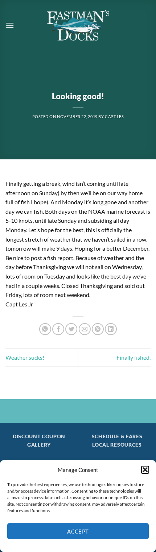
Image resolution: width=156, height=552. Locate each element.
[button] (145, 469)
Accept (78, 531)
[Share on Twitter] (71, 329)
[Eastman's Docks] (78, 25)
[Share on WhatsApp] (45, 329)
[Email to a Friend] (85, 329)
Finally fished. (133, 357)
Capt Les (114, 116)
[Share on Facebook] (58, 329)
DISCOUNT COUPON (39, 436)
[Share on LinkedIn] (111, 329)
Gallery (39, 445)
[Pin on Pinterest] (98, 329)
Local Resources (116, 445)
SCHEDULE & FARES (117, 436)
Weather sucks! (24, 357)
